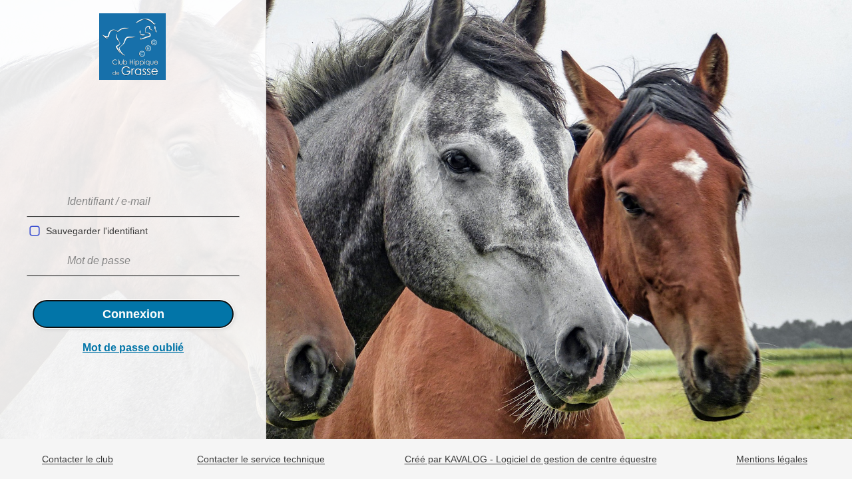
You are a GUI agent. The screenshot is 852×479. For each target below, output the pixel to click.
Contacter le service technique (261, 459)
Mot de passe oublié (133, 347)
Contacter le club (77, 459)
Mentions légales (771, 459)
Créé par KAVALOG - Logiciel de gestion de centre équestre (531, 459)
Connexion (133, 314)
